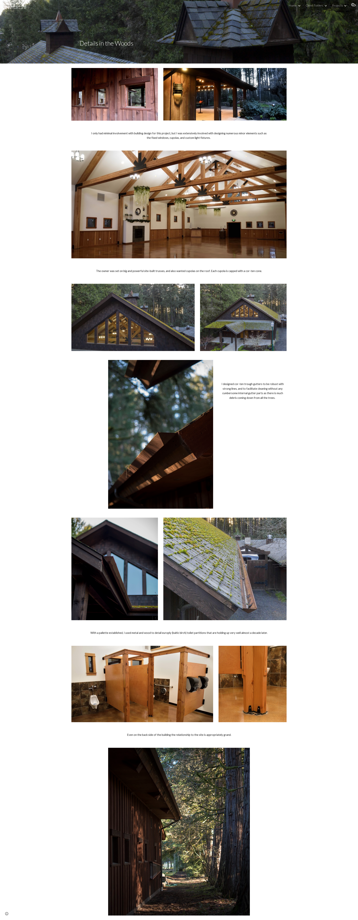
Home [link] (293, 5)
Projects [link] (337, 5)
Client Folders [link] (314, 5)
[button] (353, 5)
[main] (160, 31)
